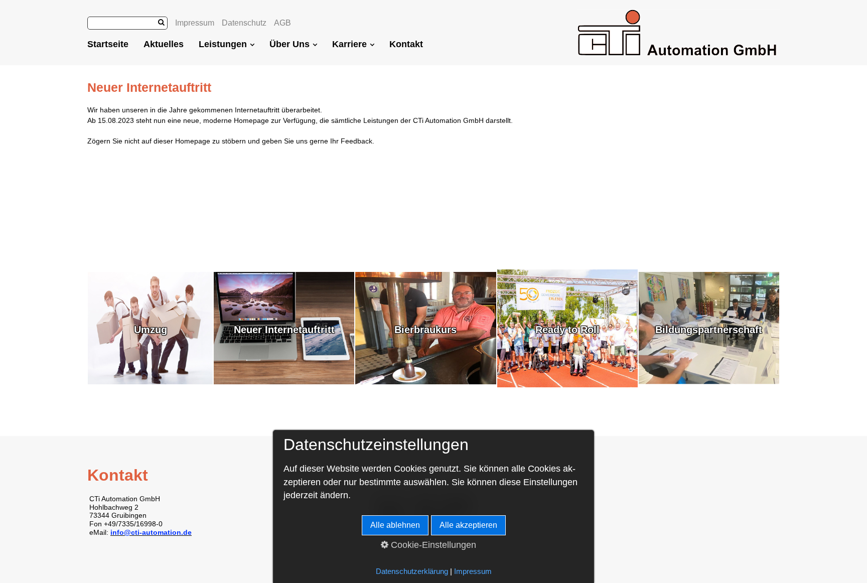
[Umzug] (150, 382)
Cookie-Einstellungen (432, 545)
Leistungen (223, 44)
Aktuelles (163, 44)
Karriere (349, 44)
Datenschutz (244, 23)
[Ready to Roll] (567, 385)
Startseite (107, 44)
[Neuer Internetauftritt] (284, 382)
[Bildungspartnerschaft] (709, 382)
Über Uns (289, 44)
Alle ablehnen (395, 525)
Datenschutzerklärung (412, 571)
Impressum (194, 23)
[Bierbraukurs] (425, 382)
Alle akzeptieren (468, 525)
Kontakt (406, 44)
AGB (282, 23)
